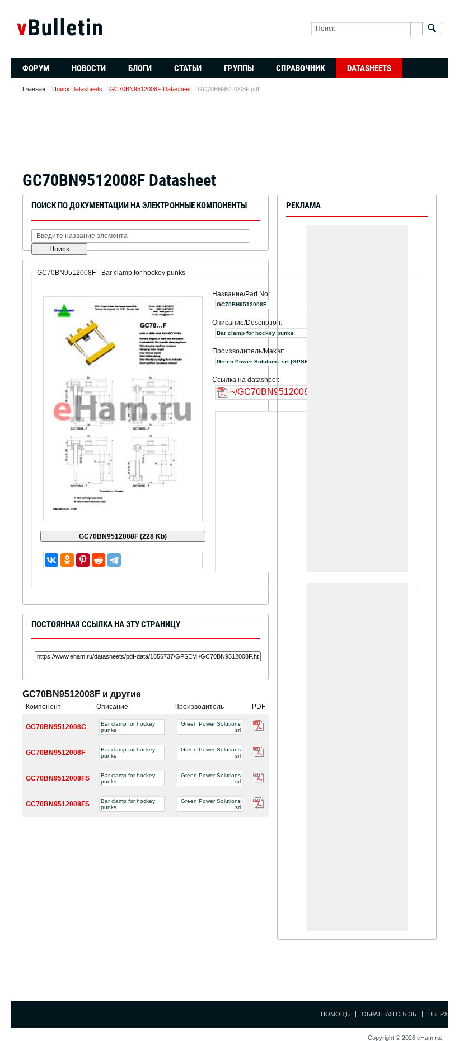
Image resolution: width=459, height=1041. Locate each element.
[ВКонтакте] (51, 560)
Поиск (59, 249)
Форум (35, 68)
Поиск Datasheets (77, 89)
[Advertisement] (229, 135)
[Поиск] (432, 29)
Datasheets (369, 68)
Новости (89, 68)
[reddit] (98, 560)
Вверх (438, 1014)
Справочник (300, 68)
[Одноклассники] (67, 560)
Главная (33, 89)
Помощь (335, 1014)
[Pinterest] (83, 560)
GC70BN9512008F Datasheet (150, 89)
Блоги (140, 68)
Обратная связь (389, 1014)
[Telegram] (114, 560)
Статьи (188, 68)
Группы (239, 68)
